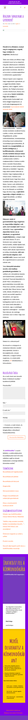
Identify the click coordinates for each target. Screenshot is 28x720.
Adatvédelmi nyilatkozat (13, 710)
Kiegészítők (6, 486)
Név (5, 403)
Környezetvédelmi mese (11, 491)
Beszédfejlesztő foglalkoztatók (13, 472)
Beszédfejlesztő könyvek (11, 481)
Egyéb (17, 23)
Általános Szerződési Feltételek (13, 713)
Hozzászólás (7, 385)
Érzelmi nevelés (8, 541)
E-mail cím (7, 410)
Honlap (5, 417)
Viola (6, 23)
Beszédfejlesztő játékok (10, 476)
